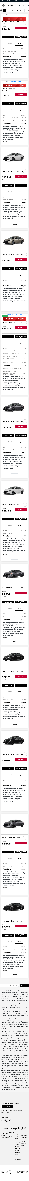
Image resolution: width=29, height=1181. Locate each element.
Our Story (23, 1133)
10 (10, 985)
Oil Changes (18, 1159)
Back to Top (24, 985)
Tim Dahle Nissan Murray (3, 1172)
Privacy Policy (7, 1172)
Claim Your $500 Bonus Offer (21, 37)
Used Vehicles (5, 1133)
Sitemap (14, 1172)
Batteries (17, 1152)
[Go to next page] (13, 985)
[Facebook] (3, 1120)
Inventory (5, 1128)
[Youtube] (9, 1120)
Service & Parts (17, 1129)
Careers (23, 1141)
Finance (12, 1128)
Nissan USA (27, 1172)
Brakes (17, 1157)
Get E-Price (20, 27)
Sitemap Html (19, 1172)
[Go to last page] (17, 985)
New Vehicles (4, 1131)
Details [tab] (10, 43)
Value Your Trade (8, 37)
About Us (23, 1129)
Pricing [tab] (19, 43)
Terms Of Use (10, 1172)
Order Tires (18, 1142)
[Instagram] (6, 1120)
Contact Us (8, 1107)
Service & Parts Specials (17, 1138)
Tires (16, 1154)
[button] (25, 23)
